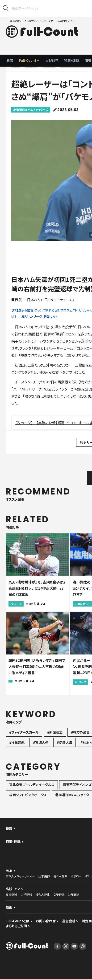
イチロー (76, 876)
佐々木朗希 (60, 876)
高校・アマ (13, 888)
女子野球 (58, 894)
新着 (10, 60)
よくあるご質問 (16, 925)
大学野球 (26, 894)
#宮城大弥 (40, 742)
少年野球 (73, 894)
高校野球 (11, 894)
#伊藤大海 (64, 742)
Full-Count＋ (29, 60)
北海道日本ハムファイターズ (30, 110)
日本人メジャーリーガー (20, 876)
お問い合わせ (45, 920)
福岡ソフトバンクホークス (28, 794)
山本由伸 (44, 876)
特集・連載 (71, 60)
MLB (9, 870)
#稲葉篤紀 (17, 742)
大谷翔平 (52, 60)
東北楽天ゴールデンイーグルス (31, 784)
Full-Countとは (17, 920)
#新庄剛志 (55, 732)
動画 (9, 907)
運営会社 (68, 920)
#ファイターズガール (24, 732)
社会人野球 (42, 894)
